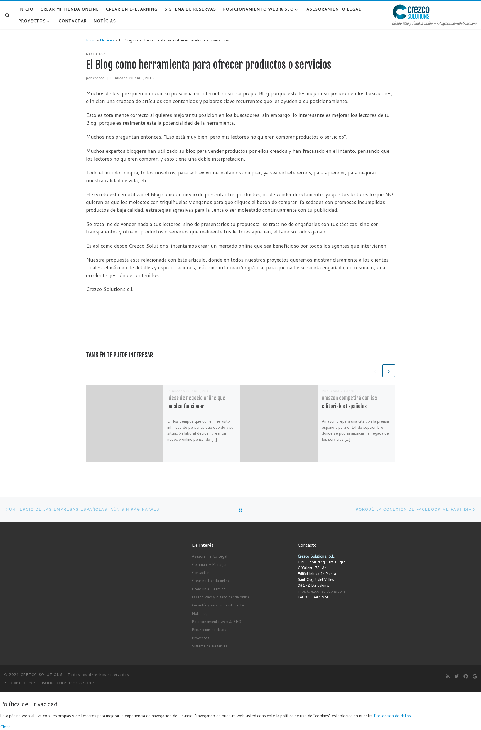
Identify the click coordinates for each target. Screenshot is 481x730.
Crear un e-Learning (209, 588)
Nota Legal (201, 613)
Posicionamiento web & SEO (216, 621)
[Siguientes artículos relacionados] (388, 370)
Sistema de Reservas (209, 645)
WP (32, 682)
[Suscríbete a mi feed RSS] (448, 676)
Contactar (200, 572)
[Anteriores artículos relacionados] (375, 370)
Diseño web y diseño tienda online (221, 597)
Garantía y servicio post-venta (218, 605)
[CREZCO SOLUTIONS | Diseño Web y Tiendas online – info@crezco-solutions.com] (411, 11)
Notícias (107, 40)
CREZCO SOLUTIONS (41, 674)
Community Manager (209, 564)
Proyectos (200, 637)
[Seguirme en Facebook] (465, 676)
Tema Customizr (82, 682)
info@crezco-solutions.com (321, 591)
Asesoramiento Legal (209, 556)
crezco (99, 78)
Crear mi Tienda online (211, 580)
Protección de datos (209, 629)
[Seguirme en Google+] (475, 676)
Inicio (91, 40)
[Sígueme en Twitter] (456, 676)
